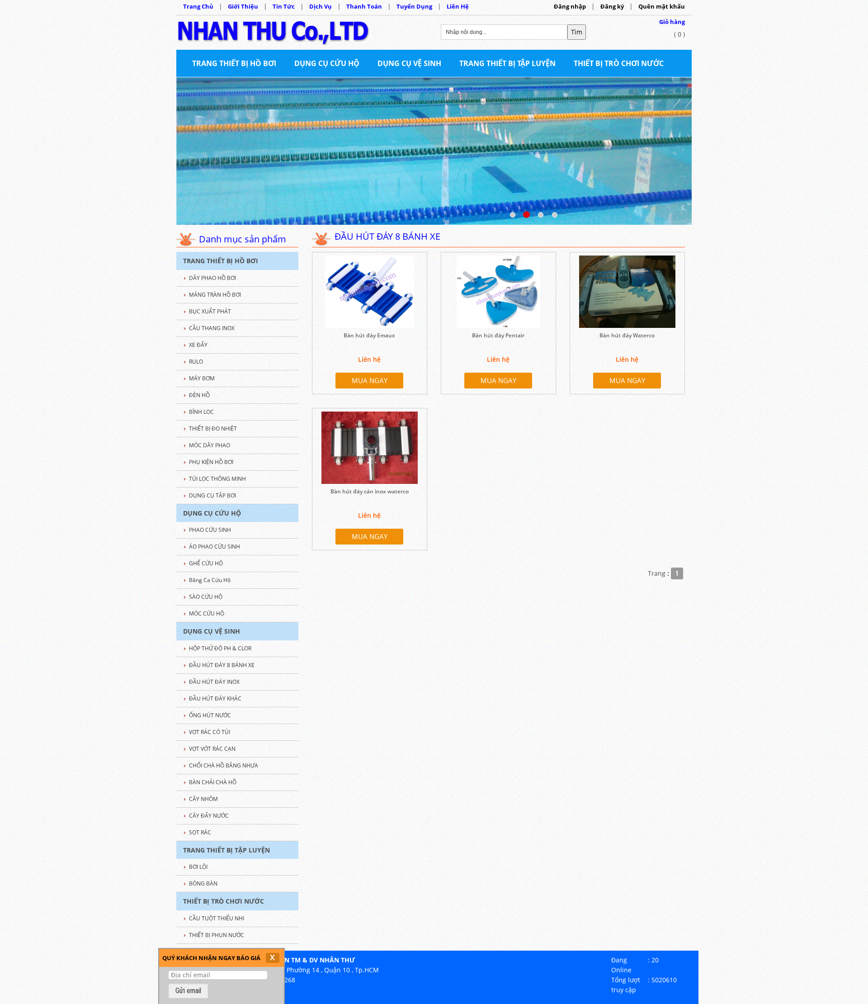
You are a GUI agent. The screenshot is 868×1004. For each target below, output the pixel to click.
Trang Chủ (198, 6)
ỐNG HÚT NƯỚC (210, 715)
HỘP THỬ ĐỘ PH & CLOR (220, 648)
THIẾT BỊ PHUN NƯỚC (216, 935)
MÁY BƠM (202, 378)
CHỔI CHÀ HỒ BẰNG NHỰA (223, 765)
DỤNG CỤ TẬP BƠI (212, 495)
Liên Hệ (458, 6)
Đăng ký (612, 6)
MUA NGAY (369, 380)
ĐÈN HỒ (199, 395)
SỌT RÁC (200, 832)
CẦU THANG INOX (212, 328)
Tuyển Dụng (414, 6)
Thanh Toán (364, 6)
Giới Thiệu (243, 6)
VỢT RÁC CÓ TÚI (209, 732)
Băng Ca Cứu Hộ (210, 580)
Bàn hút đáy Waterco (627, 335)
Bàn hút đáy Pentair (498, 335)
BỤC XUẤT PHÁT (210, 311)
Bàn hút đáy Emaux (369, 335)
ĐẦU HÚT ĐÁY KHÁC (215, 698)
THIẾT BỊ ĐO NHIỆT (213, 428)
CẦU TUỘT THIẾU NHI (216, 918)
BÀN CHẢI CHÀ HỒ (212, 782)
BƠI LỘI (198, 867)
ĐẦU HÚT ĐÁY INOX (214, 682)
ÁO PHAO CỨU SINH (214, 546)
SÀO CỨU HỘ (205, 597)
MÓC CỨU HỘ (206, 613)
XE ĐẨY (198, 345)
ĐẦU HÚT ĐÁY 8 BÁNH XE (222, 665)
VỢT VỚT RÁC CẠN (212, 749)
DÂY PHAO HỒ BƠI (212, 278)
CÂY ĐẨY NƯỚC (209, 815)
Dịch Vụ (320, 6)
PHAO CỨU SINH (210, 530)
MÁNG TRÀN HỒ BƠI (215, 294)
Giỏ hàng (672, 22)
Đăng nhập (570, 6)
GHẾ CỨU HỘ (206, 563)
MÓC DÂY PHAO (209, 445)
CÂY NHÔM (203, 799)
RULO (196, 361)
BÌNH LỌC (201, 412)
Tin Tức (284, 6)
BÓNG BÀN (203, 883)
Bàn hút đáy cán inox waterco (369, 491)
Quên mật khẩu (661, 6)
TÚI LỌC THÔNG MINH (217, 479)
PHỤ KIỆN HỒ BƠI (211, 462)
